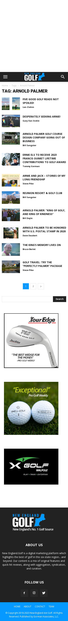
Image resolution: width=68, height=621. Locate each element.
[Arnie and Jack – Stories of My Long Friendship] (11, 180)
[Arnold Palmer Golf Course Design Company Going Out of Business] (11, 138)
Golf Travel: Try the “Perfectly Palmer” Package (42, 264)
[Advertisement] (34, 36)
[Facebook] (24, 593)
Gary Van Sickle (31, 120)
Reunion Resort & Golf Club (42, 193)
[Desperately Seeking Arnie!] (11, 121)
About (27, 606)
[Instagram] (34, 593)
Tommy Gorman (31, 166)
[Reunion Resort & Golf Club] (11, 197)
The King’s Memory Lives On (42, 245)
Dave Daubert (30, 235)
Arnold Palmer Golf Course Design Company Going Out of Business (44, 137)
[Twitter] (44, 593)
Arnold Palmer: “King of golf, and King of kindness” (44, 212)
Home (5, 85)
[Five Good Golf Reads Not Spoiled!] (11, 103)
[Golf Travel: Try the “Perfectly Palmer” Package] (11, 266)
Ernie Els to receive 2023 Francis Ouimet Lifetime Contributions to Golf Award (44, 158)
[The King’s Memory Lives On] (11, 249)
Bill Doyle (27, 218)
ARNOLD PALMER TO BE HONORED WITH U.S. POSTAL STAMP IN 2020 (44, 229)
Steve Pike (28, 183)
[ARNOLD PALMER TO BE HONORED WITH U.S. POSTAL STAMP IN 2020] (11, 232)
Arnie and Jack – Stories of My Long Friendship (44, 177)
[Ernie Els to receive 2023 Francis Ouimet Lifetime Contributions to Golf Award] (11, 159)
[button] (63, 77)
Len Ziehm (28, 107)
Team (51, 606)
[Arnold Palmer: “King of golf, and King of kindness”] (11, 215)
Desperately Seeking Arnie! (41, 116)
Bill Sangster (29, 145)
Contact (40, 606)
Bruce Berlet (29, 249)
